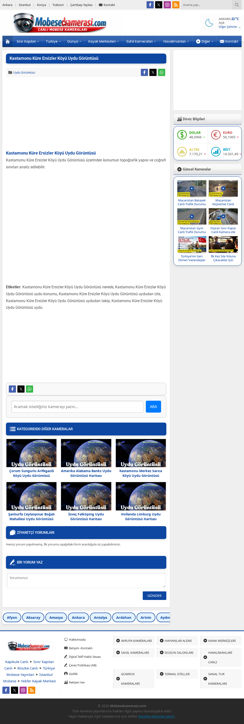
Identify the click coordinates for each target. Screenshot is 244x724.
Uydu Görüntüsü (24, 72)
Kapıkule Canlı (16, 661)
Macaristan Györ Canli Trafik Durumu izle (192, 232)
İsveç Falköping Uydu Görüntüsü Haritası (86, 516)
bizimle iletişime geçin (156, 716)
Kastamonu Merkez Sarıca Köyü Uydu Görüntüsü (140, 473)
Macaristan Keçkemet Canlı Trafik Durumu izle (223, 204)
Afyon (12, 617)
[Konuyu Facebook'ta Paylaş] (144, 72)
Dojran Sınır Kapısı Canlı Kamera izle (223, 230)
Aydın (165, 617)
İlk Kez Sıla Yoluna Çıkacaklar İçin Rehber (223, 260)
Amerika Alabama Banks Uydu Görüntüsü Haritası (86, 473)
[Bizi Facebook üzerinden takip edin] (150, 4)
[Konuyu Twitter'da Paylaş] (153, 72)
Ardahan (124, 617)
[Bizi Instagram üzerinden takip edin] (167, 4)
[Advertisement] (86, 114)
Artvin (146, 617)
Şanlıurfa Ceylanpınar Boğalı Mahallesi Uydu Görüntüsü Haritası (31, 519)
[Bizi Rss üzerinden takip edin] (175, 4)
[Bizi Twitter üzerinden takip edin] (158, 4)
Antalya (100, 617)
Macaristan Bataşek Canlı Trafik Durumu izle (192, 204)
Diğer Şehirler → (230, 27)
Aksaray (33, 617)
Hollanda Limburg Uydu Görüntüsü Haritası (141, 516)
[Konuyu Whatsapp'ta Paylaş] (161, 72)
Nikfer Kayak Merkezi (38, 681)
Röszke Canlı (27, 668)
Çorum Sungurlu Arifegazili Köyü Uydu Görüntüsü (31, 473)
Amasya (56, 617)
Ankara (78, 617)
